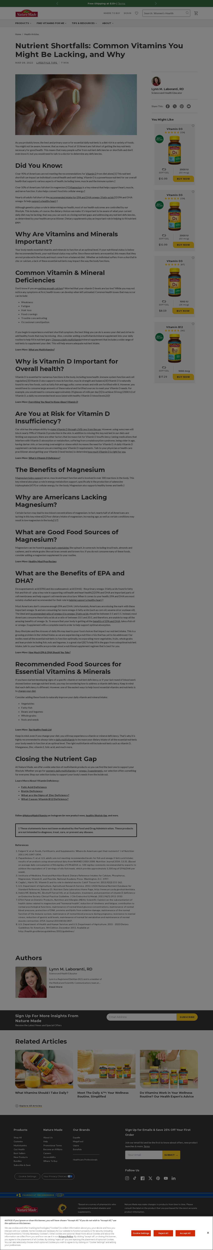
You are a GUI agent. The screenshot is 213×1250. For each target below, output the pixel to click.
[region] (106, 1233)
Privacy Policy (66, 1236)
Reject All (163, 1233)
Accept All (185, 1233)
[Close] (208, 1232)
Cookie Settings (141, 1233)
